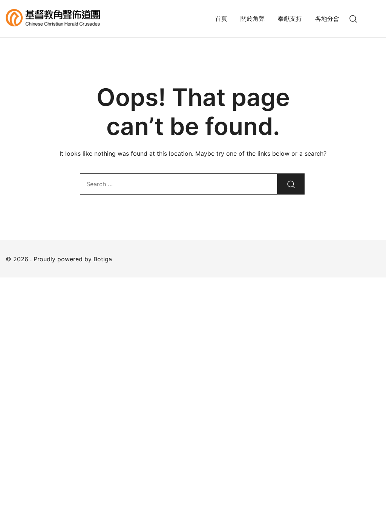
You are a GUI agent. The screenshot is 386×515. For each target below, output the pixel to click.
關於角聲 (252, 18)
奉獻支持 (290, 18)
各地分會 (327, 18)
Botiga (102, 259)
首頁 (221, 18)
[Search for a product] (353, 19)
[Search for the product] (291, 184)
